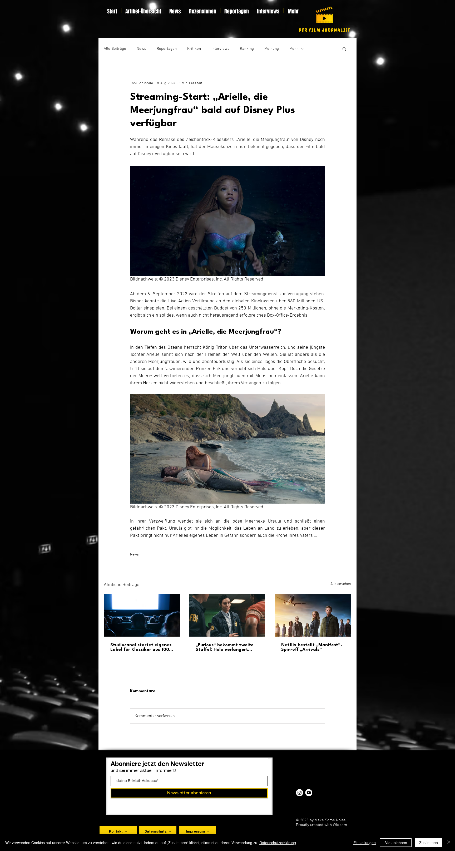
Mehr (293, 48)
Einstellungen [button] (364, 842)
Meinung (271, 48)
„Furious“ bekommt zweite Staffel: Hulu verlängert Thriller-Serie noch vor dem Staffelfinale (225, 647)
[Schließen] (449, 842)
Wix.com (340, 825)
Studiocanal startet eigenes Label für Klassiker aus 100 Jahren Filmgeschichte (140, 647)
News (141, 48)
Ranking (247, 48)
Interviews (220, 48)
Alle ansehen (340, 584)
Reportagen (167, 48)
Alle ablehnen (395, 842)
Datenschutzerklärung (277, 842)
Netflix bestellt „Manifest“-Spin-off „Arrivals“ (311, 647)
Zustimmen (428, 842)
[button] (344, 49)
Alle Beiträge (115, 48)
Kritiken (194, 48)
